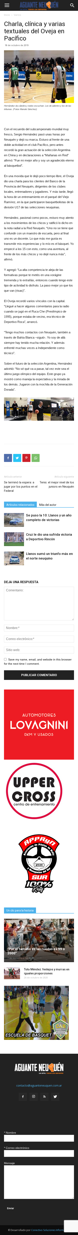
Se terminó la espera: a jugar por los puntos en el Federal (20, 487)
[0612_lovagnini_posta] (39, 758)
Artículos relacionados (20, 504)
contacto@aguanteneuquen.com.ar (39, 1085)
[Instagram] (34, 1097)
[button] (72, 5)
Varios (17, 15)
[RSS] (44, 1097)
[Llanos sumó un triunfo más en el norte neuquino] (14, 558)
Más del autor (47, 504)
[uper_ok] (34, 819)
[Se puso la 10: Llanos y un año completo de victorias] (14, 520)
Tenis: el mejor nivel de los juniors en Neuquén (57, 484)
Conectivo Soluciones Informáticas (50, 1230)
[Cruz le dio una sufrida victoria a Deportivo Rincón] (14, 539)
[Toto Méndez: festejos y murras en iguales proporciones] (12, 973)
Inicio (7, 15)
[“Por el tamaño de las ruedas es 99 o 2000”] (39, 940)
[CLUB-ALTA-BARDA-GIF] (36, 1039)
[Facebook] (23, 1097)
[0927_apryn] (39, 898)
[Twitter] (55, 1097)
